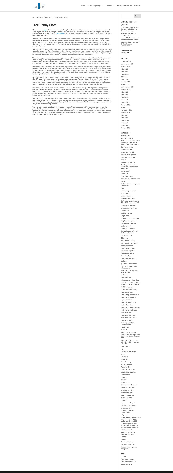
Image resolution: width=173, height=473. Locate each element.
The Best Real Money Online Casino (128, 34)
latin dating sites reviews (130, 295)
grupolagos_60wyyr (41, 17)
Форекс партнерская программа (129, 448)
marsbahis (125, 327)
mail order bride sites (128, 318)
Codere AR (125, 211)
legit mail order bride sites (130, 307)
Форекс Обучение (127, 444)
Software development (129, 385)
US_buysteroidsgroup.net (130, 415)
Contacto (137, 6)
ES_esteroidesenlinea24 (129, 243)
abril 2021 (124, 123)
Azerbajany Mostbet (128, 162)
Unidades (109, 6)
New (122, 349)
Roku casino (125, 375)
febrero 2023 (126, 82)
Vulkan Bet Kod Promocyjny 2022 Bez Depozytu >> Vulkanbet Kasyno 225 (131, 419)
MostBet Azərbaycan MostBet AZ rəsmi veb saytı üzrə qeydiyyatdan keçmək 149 (130, 335)
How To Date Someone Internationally (129, 267)
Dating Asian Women (128, 223)
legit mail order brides (129, 310)
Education (124, 238)
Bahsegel (124, 174)
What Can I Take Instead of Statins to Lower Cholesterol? (130, 44)
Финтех (123, 439)
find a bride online (127, 253)
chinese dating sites (128, 205)
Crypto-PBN (125, 216)
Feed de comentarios (128, 462)
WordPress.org (126, 464)
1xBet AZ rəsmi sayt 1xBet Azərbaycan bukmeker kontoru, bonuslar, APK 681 (130, 142)
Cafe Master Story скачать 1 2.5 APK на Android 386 (130, 202)
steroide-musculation (128, 387)
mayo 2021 (125, 120)
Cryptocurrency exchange (130, 218)
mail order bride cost (128, 315)
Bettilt (123, 181)
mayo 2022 (125, 97)
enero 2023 (125, 84)
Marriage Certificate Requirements (128, 324)
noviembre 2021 (127, 110)
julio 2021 (124, 115)
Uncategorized (63, 17)
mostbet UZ (125, 346)
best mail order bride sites (130, 179)
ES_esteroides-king (128, 240)
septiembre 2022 (127, 87)
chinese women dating (129, 208)
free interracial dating (129, 258)
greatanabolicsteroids (129, 264)
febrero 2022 (126, 105)
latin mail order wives (128, 297)
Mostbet (124, 330)
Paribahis (124, 357)
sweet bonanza (126, 398)
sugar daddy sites (127, 395)
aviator (123, 160)
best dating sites (127, 176)
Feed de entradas (127, 459)
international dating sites (130, 280)
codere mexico (126, 213)
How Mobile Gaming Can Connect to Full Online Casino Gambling (129, 29)
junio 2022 (125, 95)
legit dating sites (127, 305)
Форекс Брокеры (127, 442)
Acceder (124, 456)
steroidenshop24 (127, 390)
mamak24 (60, 33)
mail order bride (126, 312)
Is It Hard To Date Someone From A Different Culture (130, 283)
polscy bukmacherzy (128, 372)
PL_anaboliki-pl (126, 364)
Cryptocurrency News (128, 221)
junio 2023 (125, 72)
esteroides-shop (127, 246)
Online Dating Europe (128, 352)
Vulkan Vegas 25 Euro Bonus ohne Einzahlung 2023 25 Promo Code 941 (130, 425)
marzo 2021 (125, 125)
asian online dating (128, 157)
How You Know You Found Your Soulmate (130, 271)
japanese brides (127, 292)
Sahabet (124, 377)
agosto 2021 (125, 113)
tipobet (123, 400)
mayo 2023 (125, 74)
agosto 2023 (125, 66)
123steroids (125, 136)
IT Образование (127, 287)
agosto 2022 (125, 90)
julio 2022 (124, 92)
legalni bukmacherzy (128, 302)
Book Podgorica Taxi (128, 191)
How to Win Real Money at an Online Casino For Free (130, 39)
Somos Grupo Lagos (94, 6)
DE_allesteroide (126, 235)
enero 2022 (125, 107)
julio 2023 (124, 69)
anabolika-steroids (127, 152)
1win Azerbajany (127, 138)
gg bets (123, 261)
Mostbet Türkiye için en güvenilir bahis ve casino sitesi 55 (130, 342)
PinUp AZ (124, 359)
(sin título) (124, 25)
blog (122, 188)
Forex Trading (126, 256)
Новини (124, 437)
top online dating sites (129, 403)
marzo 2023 (125, 79)
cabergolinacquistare (128, 198)
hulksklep (124, 275)
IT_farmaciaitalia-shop (129, 289)
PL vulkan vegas (126, 362)
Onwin (123, 354)
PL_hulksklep (126, 367)
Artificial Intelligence (128, 155)
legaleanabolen (126, 300)
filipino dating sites (127, 251)
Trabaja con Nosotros (124, 6)
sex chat (124, 380)
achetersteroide (127, 149)
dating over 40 (126, 226)
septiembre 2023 (127, 64)
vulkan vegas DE (126, 430)
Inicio (83, 6)
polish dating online (128, 369)
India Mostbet (126, 277)
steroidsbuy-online (127, 393)
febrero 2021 (126, 128)
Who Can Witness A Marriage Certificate (128, 433)
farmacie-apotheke (128, 248)
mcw (45, 30)
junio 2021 (125, 118)
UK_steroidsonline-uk (128, 405)
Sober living (125, 382)
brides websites (126, 196)
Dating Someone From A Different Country (129, 232)
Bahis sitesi (125, 171)
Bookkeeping (125, 193)
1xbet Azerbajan (127, 147)
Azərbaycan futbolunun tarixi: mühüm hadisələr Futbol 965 (129, 166)
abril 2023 (124, 77)
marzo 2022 (125, 102)
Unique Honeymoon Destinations (128, 411)
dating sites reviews (128, 228)
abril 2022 (124, 100)
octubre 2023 (126, 61)
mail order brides (127, 320)
